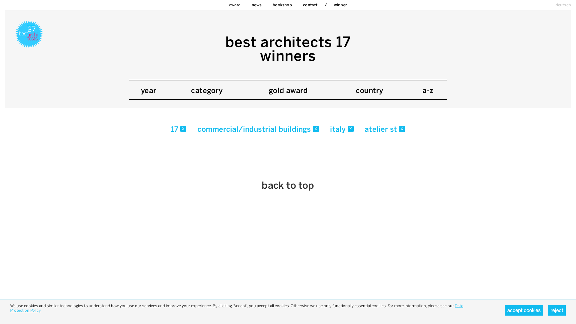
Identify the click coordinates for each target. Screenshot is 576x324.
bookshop (282, 5)
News (257, 5)
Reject (556, 310)
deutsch (563, 5)
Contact (310, 5)
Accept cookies (524, 310)
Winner (340, 5)
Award (235, 5)
